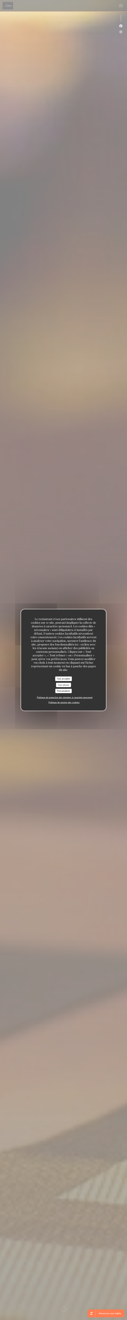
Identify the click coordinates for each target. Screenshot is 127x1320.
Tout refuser (63, 685)
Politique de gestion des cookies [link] (64, 702)
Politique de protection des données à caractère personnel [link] (64, 697)
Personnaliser (63, 691)
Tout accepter (63, 679)
